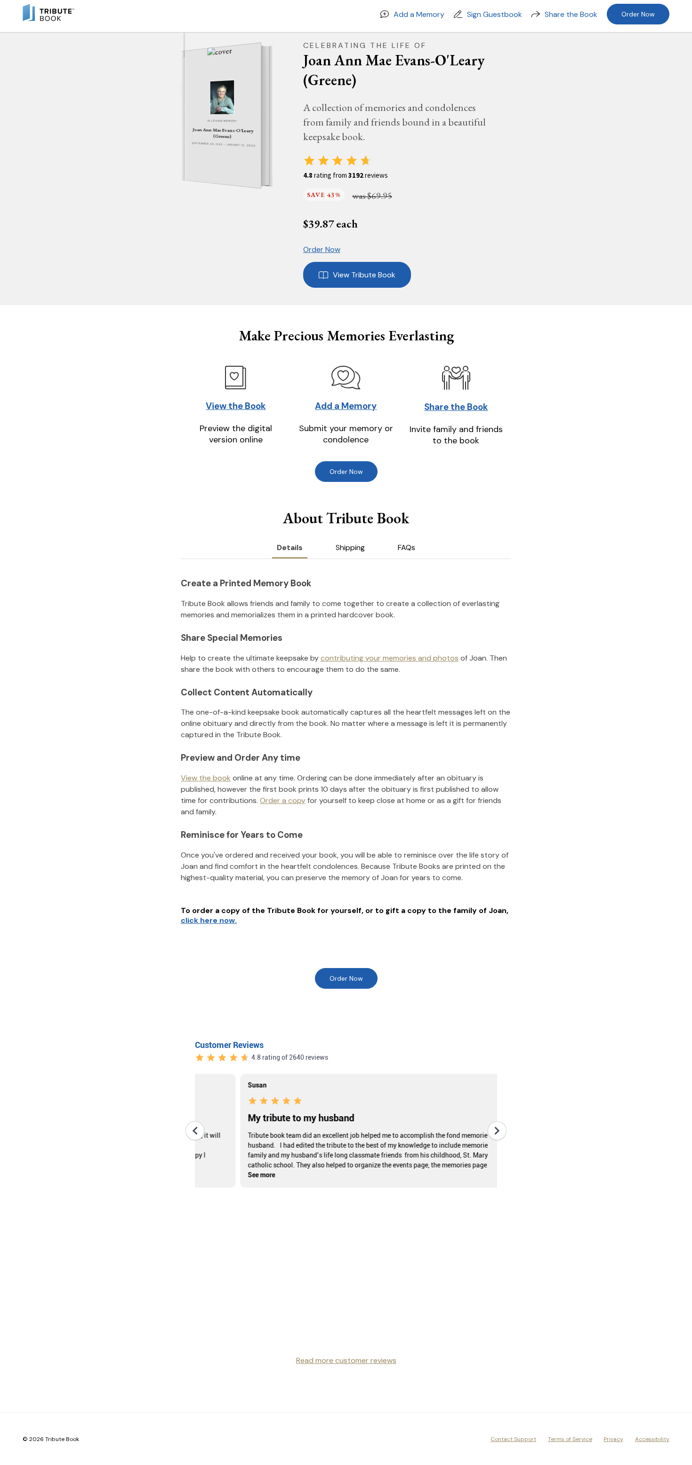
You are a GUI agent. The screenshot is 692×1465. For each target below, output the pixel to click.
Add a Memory (419, 14)
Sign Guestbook (494, 14)
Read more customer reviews (346, 1360)
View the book (206, 778)
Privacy (613, 1439)
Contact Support (513, 1439)
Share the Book (571, 14)
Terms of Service (570, 1439)
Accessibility (652, 1439)
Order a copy (283, 800)
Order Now (638, 14)
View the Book (236, 406)
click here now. (209, 920)
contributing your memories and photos (390, 658)
